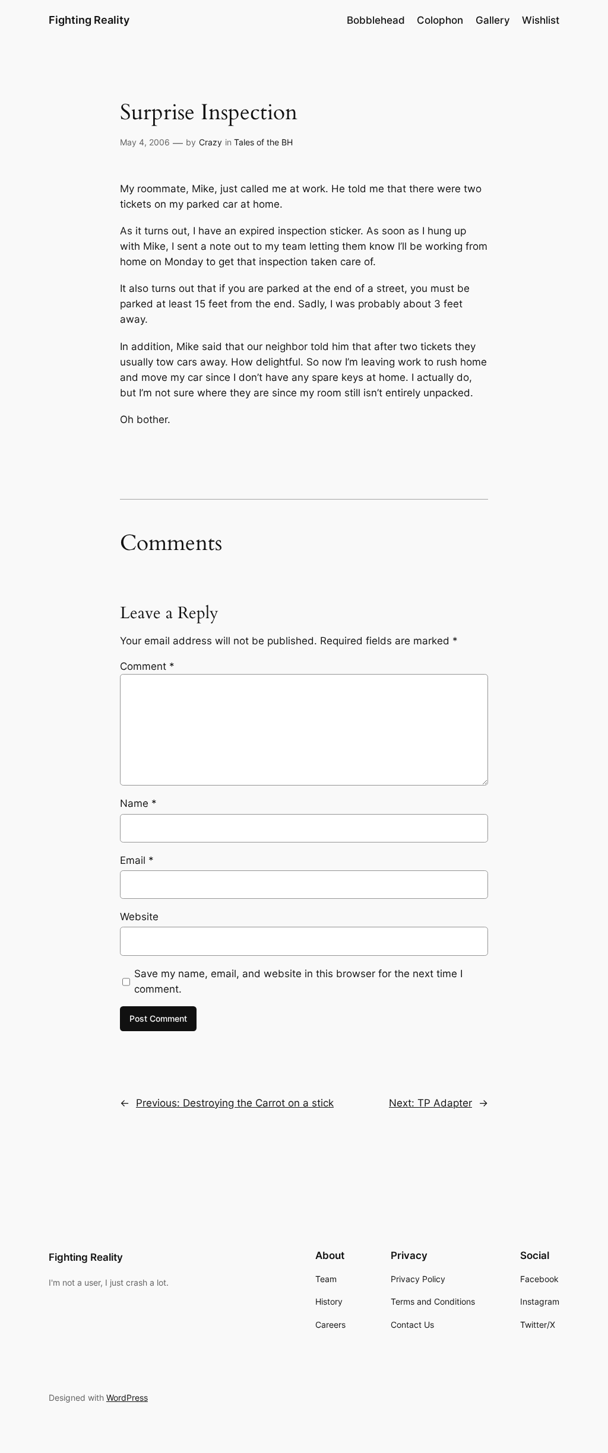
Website (139, 917)
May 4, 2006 (145, 142)
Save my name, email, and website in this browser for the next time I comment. (298, 981)
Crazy (210, 142)
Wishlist (540, 20)
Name (138, 803)
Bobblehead (376, 20)
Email (137, 860)
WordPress (127, 1397)
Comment (147, 666)
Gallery (493, 20)
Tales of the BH (263, 142)
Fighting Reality (89, 20)
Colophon (440, 20)
